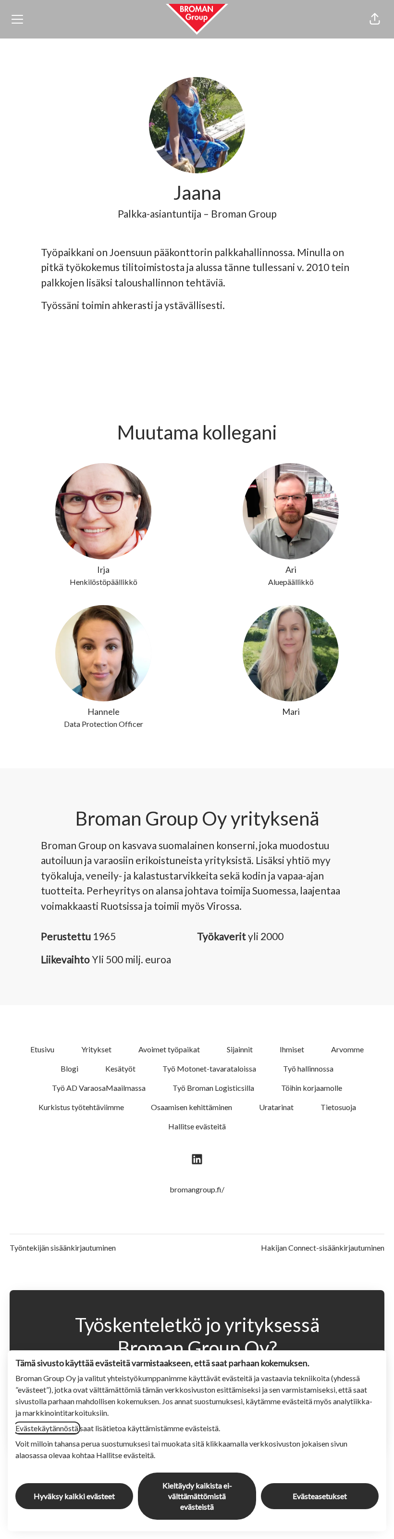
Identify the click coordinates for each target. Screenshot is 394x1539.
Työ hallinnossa (308, 1068)
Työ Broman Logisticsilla (213, 1087)
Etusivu (42, 1049)
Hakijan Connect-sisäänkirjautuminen (322, 1247)
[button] (374, 19)
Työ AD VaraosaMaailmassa (99, 1087)
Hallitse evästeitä (197, 1126)
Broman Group (244, 213)
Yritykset (96, 1049)
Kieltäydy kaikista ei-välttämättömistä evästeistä (197, 1496)
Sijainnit (240, 1049)
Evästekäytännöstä (46, 1428)
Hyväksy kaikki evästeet (74, 1495)
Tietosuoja (338, 1107)
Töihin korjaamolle (311, 1087)
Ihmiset (292, 1049)
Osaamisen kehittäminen (191, 1107)
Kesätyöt (120, 1068)
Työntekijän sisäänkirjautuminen (63, 1247)
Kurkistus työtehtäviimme (81, 1107)
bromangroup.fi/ (197, 1189)
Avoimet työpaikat (169, 1049)
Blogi (69, 1068)
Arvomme (347, 1049)
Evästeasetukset (320, 1495)
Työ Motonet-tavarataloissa (209, 1068)
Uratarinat (276, 1107)
